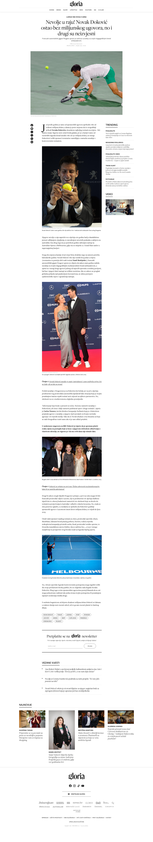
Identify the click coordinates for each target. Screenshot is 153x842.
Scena (51, 10)
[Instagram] (74, 786)
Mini (81, 10)
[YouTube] (82, 786)
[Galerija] (76, 83)
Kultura (88, 10)
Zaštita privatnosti (56, 818)
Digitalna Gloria (78, 794)
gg (95, 10)
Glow (65, 10)
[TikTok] (78, 786)
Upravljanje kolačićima (76, 822)
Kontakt (108, 818)
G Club (101, 10)
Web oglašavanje (69, 818)
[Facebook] (70, 785)
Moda (58, 10)
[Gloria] (76, 4)
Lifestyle (73, 10)
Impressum (45, 818)
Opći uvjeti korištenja (84, 818)
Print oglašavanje (98, 818)
